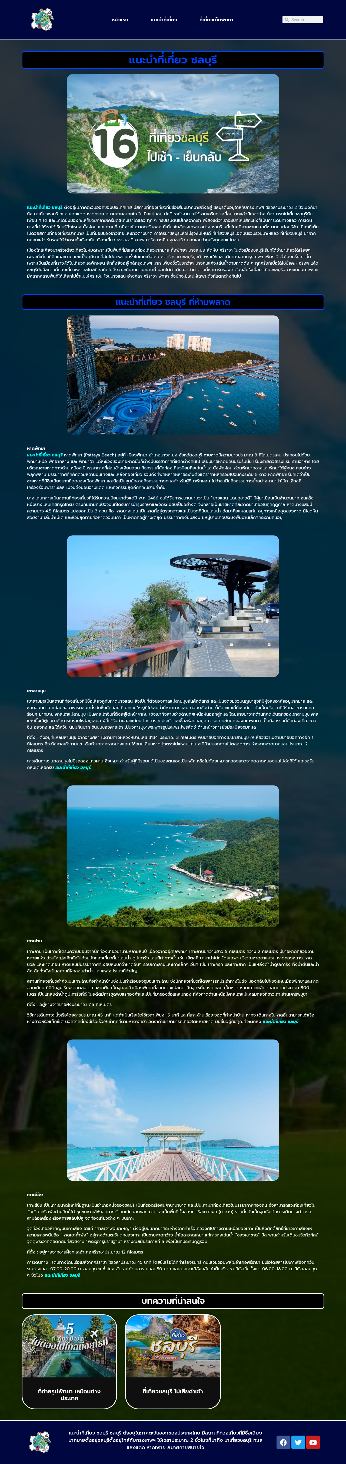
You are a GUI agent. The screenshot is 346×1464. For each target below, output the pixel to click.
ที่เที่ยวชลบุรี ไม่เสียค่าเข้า (173, 1391)
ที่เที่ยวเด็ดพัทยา (216, 20)
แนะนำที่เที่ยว (164, 20)
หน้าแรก (120, 20)
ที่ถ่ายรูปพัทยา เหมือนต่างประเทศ (69, 1395)
